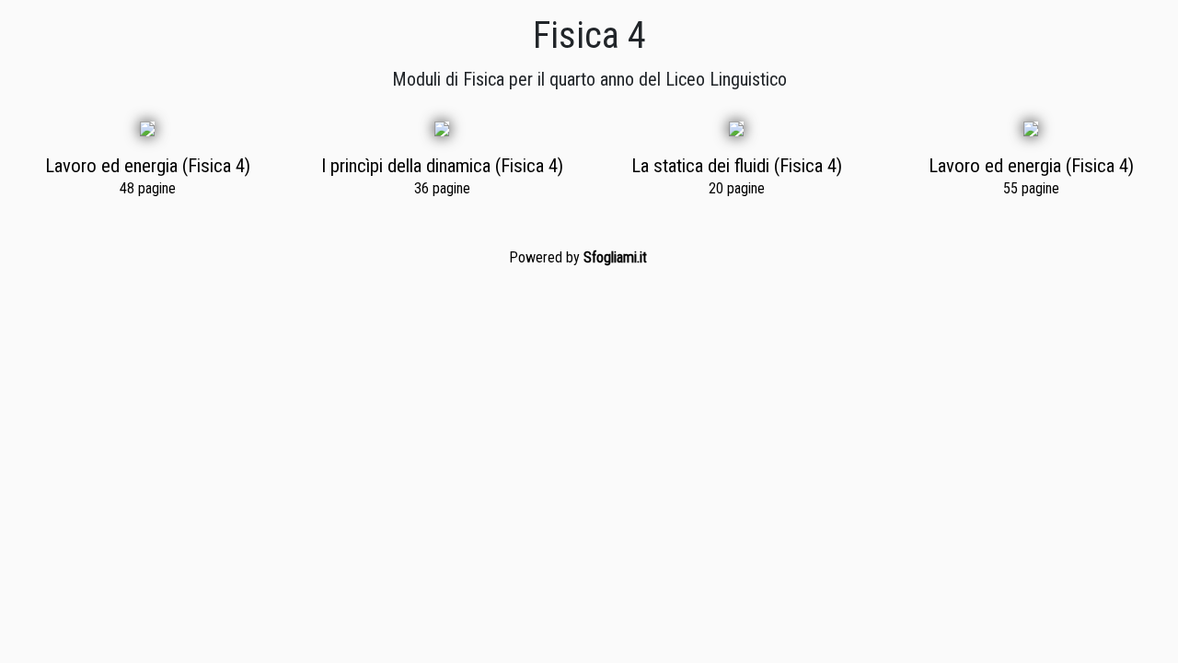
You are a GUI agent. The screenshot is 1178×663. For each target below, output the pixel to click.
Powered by (578, 257)
